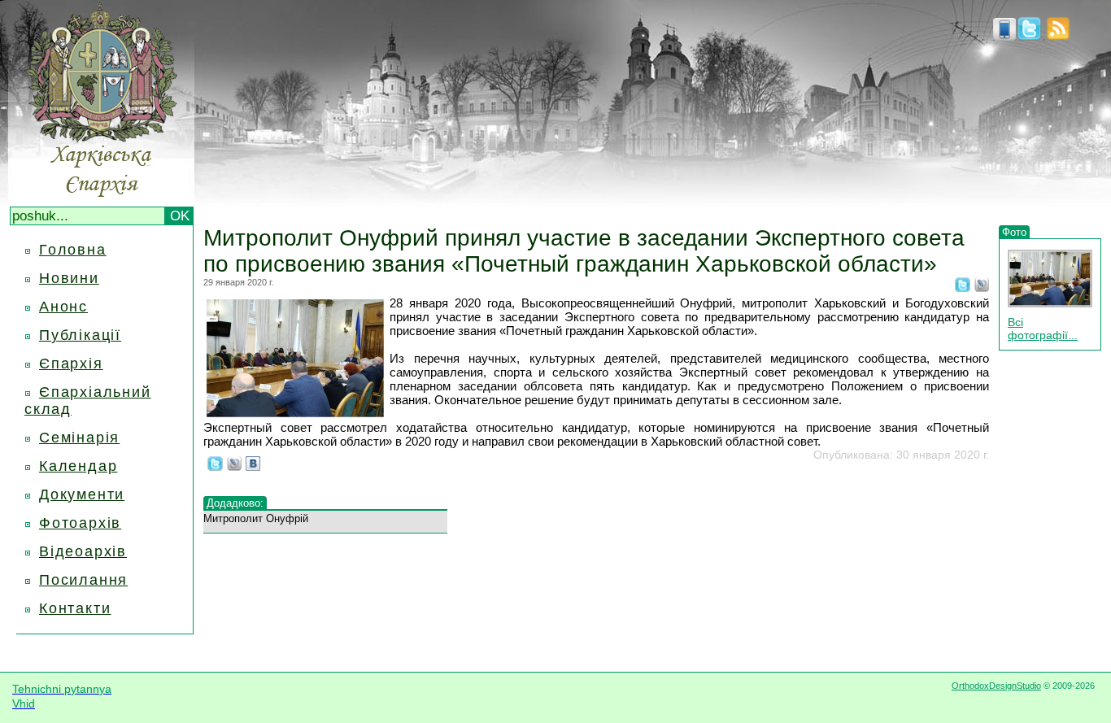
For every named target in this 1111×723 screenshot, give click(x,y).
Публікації (80, 335)
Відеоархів (83, 551)
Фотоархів (80, 523)
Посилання (83, 580)
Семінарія (79, 437)
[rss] (1058, 36)
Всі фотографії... (1043, 329)
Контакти (75, 608)
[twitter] (1029, 36)
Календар (78, 466)
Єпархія (71, 363)
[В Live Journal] (981, 287)
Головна (73, 250)
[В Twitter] (962, 287)
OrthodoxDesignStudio (996, 685)
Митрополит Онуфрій (255, 518)
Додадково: (235, 503)
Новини (69, 278)
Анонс (63, 306)
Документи (81, 494)
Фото (1014, 232)
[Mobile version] (1004, 36)
